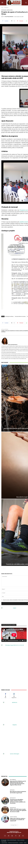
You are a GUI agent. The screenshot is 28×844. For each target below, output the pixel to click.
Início (2, 7)
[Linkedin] (12, 835)
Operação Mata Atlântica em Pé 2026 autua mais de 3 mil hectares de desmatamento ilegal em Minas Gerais (18, 783)
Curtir (5, 693)
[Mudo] (22, 640)
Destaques (6, 7)
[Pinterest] (15, 835)
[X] (23, 835)
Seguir (14, 693)
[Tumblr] (19, 835)
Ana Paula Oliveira (9, 16)
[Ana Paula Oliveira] (2, 16)
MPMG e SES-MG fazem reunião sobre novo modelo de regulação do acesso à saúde (18, 810)
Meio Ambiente (13, 779)
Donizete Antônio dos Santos (20, 316)
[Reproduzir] (3, 640)
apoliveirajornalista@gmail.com (14, 832)
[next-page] (4, 568)
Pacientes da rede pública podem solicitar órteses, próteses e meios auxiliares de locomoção (17, 801)
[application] (14, 635)
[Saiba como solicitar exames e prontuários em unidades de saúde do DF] (5, 819)
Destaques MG (13, 807)
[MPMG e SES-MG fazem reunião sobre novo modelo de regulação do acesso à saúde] (5, 810)
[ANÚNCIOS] (14, 712)
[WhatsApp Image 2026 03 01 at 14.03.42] (14, 666)
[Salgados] (14, 724)
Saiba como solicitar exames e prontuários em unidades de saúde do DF (17, 819)
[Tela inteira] (25, 640)
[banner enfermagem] (14, 764)
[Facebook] (5, 835)
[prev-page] (2, 568)
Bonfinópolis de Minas (9, 316)
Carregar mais (13, 825)
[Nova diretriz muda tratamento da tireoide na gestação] (5, 791)
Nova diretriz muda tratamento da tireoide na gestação (18, 792)
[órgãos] (14, 615)
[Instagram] (8, 835)
